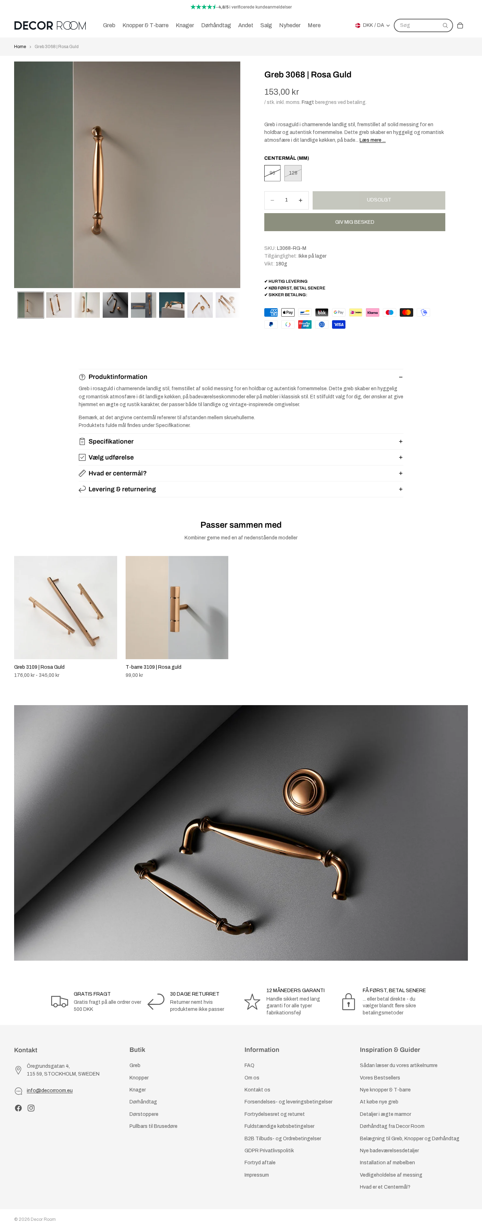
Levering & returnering (122, 489)
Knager (137, 1090)
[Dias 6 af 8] (172, 305)
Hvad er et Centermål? (385, 1187)
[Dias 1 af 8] (30, 305)
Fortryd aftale (260, 1163)
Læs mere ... (373, 140)
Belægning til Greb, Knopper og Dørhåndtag (409, 1138)
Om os (252, 1077)
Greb (134, 1065)
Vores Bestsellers (380, 1077)
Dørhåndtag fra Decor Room (392, 1126)
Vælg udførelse (111, 457)
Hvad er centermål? (118, 473)
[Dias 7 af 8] (200, 305)
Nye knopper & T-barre (385, 1090)
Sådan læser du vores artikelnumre (399, 1065)
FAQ (249, 1065)
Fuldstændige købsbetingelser (279, 1126)
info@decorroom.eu (50, 1091)
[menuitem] (314, 25)
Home (20, 47)
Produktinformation (118, 376)
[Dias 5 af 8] (143, 305)
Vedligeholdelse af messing (391, 1175)
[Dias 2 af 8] (59, 305)
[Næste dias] (460, 617)
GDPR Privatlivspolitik (269, 1150)
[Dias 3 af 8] (87, 305)
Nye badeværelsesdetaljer (389, 1150)
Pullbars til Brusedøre (153, 1126)
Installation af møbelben (387, 1163)
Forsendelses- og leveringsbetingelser (288, 1102)
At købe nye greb (379, 1102)
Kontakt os (257, 1090)
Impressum (257, 1175)
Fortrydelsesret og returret (275, 1114)
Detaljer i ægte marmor (385, 1114)
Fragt (308, 102)
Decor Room (43, 1219)
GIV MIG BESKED (354, 222)
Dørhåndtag (143, 1102)
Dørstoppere (143, 1114)
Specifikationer (111, 441)
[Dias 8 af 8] (228, 305)
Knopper (139, 1077)
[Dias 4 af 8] (115, 305)
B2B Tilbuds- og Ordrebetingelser (283, 1138)
